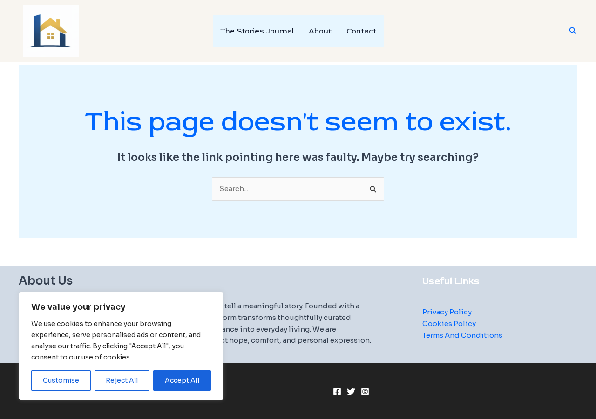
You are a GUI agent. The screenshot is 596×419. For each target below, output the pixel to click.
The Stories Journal (257, 31)
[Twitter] (351, 391)
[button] (573, 31)
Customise (61, 380)
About (320, 31)
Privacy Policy (447, 311)
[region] (121, 346)
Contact (361, 31)
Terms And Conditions (462, 335)
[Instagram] (365, 391)
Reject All (122, 380)
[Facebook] (337, 391)
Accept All (182, 380)
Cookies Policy (449, 323)
